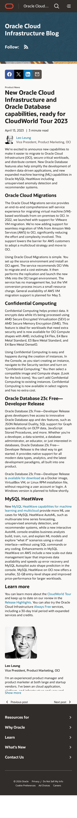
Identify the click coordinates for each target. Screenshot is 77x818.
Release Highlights (18, 602)
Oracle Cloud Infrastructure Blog (36, 5)
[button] (56, 6)
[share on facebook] (9, 74)
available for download (24, 478)
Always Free (42, 607)
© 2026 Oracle (21, 781)
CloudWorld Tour (59, 594)
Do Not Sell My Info (53, 781)
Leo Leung (23, 138)
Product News (12, 87)
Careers (57, 785)
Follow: (12, 46)
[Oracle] (9, 6)
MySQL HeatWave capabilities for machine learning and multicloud (38, 508)
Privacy (35, 781)
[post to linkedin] (28, 74)
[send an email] (37, 74)
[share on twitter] (18, 74)
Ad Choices (44, 785)
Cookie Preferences (26, 785)
